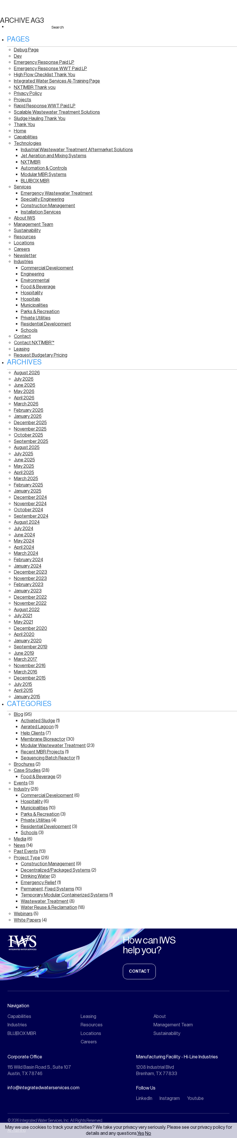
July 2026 (24, 379)
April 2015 (23, 690)
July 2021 (23, 615)
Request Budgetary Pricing (40, 355)
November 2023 (30, 578)
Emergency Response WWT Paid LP (50, 68)
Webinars (23, 913)
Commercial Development (47, 268)
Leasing (21, 349)
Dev (18, 56)
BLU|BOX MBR (35, 181)
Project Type (27, 857)
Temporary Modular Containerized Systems (64, 895)
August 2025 (27, 447)
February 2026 (28, 410)
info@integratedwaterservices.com (43, 1087)
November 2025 (30, 429)
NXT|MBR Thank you (34, 87)
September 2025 (31, 441)
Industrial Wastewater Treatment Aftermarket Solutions (77, 149)
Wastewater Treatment (44, 901)
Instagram (170, 1098)
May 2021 (23, 622)
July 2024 (23, 528)
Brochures (24, 764)
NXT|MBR (30, 162)
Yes (140, 1133)
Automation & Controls (44, 168)
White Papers (27, 920)
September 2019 (30, 647)
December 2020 (30, 628)
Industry (22, 789)
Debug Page (26, 50)
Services (22, 187)
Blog (18, 714)
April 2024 (24, 547)
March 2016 (25, 672)
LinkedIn (144, 1098)
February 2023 (28, 584)
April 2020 (24, 634)
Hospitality (32, 292)
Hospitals (30, 299)
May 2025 (24, 466)
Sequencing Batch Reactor (48, 758)
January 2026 (28, 416)
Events (21, 783)
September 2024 (31, 516)
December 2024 (30, 497)
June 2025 (24, 460)
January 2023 (28, 591)
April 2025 (24, 472)
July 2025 (23, 453)
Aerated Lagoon (37, 726)
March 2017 (25, 659)
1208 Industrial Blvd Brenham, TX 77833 (156, 1070)
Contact (22, 336)
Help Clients (33, 733)
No (148, 1133)
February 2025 (28, 485)
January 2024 (27, 566)
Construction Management (48, 205)
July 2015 (23, 684)
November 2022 (30, 603)
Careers (22, 249)
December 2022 (30, 597)
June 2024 (24, 535)
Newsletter (25, 255)
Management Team (33, 224)
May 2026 (24, 391)
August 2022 (27, 609)
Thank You (24, 124)
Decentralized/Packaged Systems (55, 870)
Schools (29, 330)
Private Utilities (36, 318)
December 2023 (30, 572)
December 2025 (30, 422)
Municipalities (34, 305)
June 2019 (24, 653)
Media (20, 839)
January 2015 (27, 696)
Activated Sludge (38, 720)
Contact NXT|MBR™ (34, 342)
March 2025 (26, 478)
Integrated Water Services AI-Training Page (57, 81)
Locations (24, 243)
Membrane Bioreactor (43, 739)
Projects (22, 99)
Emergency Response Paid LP (44, 62)
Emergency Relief (38, 882)
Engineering (32, 274)
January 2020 (28, 640)
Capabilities (26, 137)
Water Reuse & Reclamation (49, 907)
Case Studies (27, 770)
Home (20, 131)
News (19, 845)
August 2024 (27, 522)
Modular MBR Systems (43, 174)
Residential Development (46, 324)
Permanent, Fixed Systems (47, 889)
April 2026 (24, 397)
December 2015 (30, 678)
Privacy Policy (28, 93)
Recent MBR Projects (42, 752)
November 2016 (30, 665)
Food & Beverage (38, 286)
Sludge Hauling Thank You (39, 118)
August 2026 (27, 372)
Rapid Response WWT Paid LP (44, 105)
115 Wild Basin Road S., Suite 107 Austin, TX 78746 (39, 1070)
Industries (23, 261)
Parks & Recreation (40, 311)
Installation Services (41, 212)
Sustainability (27, 230)
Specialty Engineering (42, 199)
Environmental (35, 280)
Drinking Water (35, 876)
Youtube (195, 1098)
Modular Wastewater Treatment (53, 745)
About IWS (24, 218)
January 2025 (27, 491)
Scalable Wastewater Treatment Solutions (57, 112)
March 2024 (26, 553)
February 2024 (28, 559)
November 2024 (30, 503)
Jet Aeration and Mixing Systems (53, 155)
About (159, 1016)
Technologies (27, 143)
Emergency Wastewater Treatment (56, 193)
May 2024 (24, 541)
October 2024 (28, 509)
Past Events (26, 851)
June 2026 (24, 385)
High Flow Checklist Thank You (44, 74)
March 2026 (26, 404)
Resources (25, 236)
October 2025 (28, 435)
